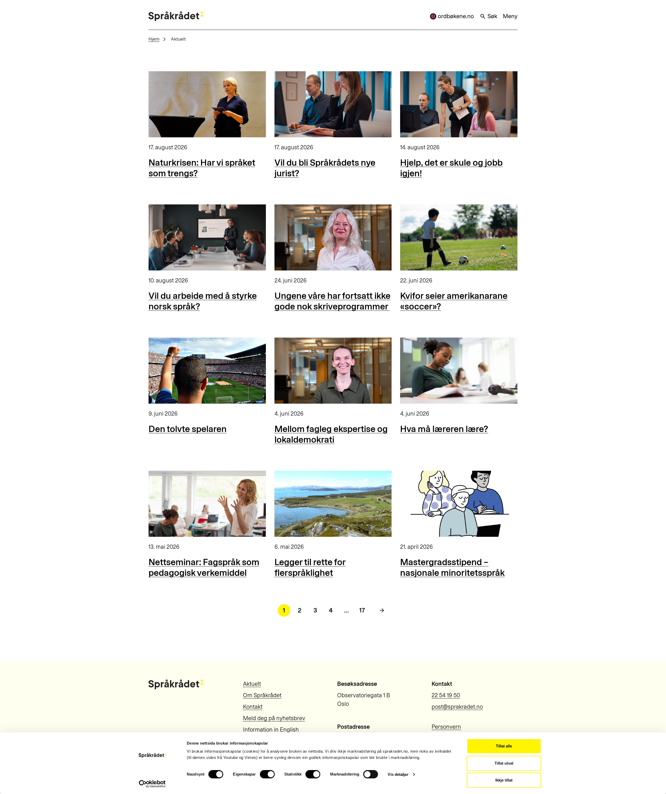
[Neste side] (382, 610)
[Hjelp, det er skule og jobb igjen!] (458, 104)
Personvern (446, 726)
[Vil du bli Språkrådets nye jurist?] (333, 104)
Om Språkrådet (262, 695)
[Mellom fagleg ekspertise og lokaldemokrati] (333, 371)
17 (362, 610)
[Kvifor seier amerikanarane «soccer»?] (458, 237)
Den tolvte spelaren (188, 429)
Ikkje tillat (504, 780)
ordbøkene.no (456, 16)
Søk (492, 16)
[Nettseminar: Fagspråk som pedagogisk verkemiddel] (207, 504)
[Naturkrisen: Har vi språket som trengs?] (207, 104)
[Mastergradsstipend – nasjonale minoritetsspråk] (458, 504)
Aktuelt (252, 683)
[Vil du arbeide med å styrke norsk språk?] (207, 237)
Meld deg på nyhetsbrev (274, 718)
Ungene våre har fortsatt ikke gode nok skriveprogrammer (332, 301)
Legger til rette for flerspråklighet (310, 567)
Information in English (271, 729)
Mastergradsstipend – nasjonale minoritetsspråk (452, 567)
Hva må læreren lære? (444, 429)
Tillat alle (504, 746)
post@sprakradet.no (457, 706)
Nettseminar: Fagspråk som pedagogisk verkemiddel (204, 567)
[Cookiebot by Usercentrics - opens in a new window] (152, 784)
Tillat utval (504, 763)
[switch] (267, 774)
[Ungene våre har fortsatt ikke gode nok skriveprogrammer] (333, 237)
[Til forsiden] (176, 16)
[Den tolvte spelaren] (207, 371)
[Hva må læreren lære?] (458, 371)
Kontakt (252, 706)
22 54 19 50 (446, 695)
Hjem (154, 39)
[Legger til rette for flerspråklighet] (333, 504)
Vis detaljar (398, 774)
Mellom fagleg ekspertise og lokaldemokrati (331, 434)
